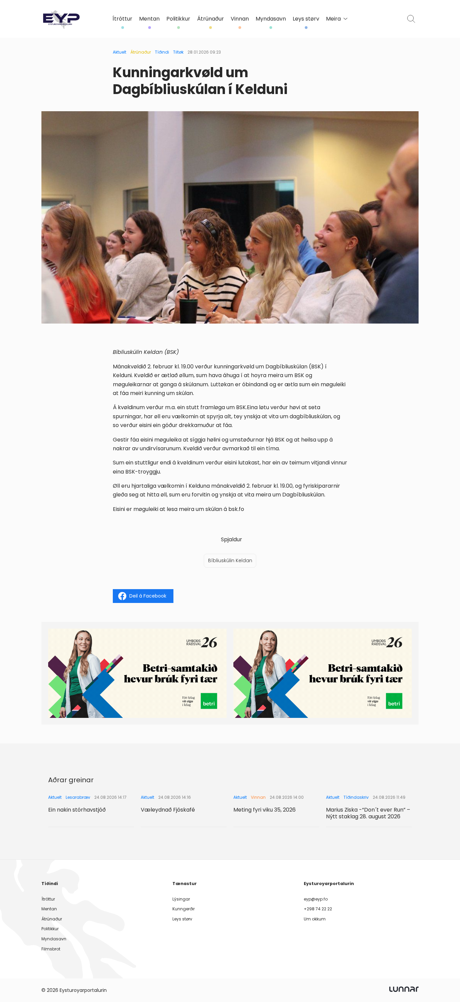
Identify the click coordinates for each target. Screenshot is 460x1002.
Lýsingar (181, 899)
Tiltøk (178, 52)
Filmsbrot (50, 949)
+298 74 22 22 (318, 909)
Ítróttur (122, 19)
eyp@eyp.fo (316, 899)
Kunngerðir (183, 909)
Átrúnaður (210, 19)
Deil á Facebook (147, 596)
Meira (333, 19)
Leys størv (306, 19)
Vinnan (240, 19)
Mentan (149, 19)
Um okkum (315, 919)
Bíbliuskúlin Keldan (230, 560)
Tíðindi (162, 52)
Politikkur (178, 19)
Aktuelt (119, 52)
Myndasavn (271, 19)
